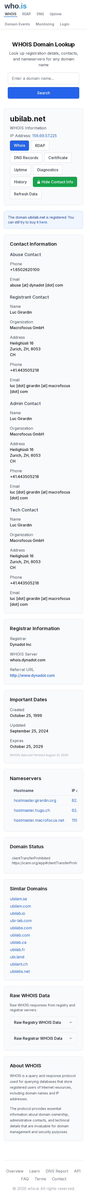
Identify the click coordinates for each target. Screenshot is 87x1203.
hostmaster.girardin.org (35, 800)
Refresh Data (25, 194)
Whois (19, 145)
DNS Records (26, 157)
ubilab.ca (18, 942)
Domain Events (17, 24)
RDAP (26, 14)
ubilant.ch (19, 964)
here (43, 222)
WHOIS (10, 14)
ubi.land (17, 956)
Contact (59, 1178)
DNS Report (57, 1171)
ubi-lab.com (21, 920)
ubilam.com (20, 906)
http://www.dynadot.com (32, 675)
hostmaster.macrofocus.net (39, 820)
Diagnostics (47, 169)
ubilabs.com (21, 927)
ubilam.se (18, 898)
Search (43, 92)
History (20, 181)
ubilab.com (20, 935)
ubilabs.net (20, 971)
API (77, 1171)
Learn (34, 1171)
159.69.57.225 (44, 135)
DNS (40, 14)
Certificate (58, 157)
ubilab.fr (17, 949)
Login (64, 24)
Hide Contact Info (57, 181)
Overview (14, 1171)
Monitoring (45, 24)
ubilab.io (17, 913)
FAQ (25, 1178)
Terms (40, 1178)
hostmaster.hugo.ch (32, 810)
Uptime (56, 14)
